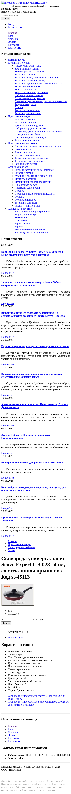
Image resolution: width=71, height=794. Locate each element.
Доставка (13, 38)
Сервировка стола (18, 166)
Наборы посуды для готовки (31, 128)
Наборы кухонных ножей (29, 95)
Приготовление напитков (22, 143)
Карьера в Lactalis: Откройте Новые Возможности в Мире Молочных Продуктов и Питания (32, 253)
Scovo (11, 550)
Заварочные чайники (26, 152)
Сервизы (19, 190)
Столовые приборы (25, 199)
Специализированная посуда (31, 137)
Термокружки (22, 223)
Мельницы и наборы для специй (33, 181)
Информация (15, 637)
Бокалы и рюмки (24, 172)
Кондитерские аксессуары (29, 71)
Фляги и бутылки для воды (30, 229)
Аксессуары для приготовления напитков (38, 146)
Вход (11, 24)
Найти (6, 18)
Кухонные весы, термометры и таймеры (37, 77)
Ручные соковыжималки (28, 155)
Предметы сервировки (27, 187)
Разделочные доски (25, 104)
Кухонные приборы (19, 62)
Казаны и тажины (25, 119)
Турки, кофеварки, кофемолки (31, 158)
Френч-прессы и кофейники (30, 161)
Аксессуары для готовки (28, 65)
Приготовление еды (19, 116)
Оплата (12, 41)
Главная (12, 32)
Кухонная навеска (25, 74)
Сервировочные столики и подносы (35, 193)
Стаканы (19, 196)
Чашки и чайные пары (27, 205)
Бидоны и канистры (26, 214)
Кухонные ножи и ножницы (30, 80)
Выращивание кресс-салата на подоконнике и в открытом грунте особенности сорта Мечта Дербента (33, 314)
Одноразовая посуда (26, 184)
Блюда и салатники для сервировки (34, 169)
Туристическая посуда (27, 140)
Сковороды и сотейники (28, 134)
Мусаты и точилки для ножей (31, 92)
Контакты (13, 44)
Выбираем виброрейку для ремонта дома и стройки (32, 462)
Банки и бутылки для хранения (32, 211)
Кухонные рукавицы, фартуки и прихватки (39, 83)
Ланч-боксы (21, 220)
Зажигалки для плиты (27, 68)
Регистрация (15, 27)
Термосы (19, 226)
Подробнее (7, 272)
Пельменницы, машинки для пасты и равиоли (41, 101)
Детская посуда (16, 59)
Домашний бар (23, 149)
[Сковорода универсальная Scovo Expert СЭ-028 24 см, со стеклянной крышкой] (17, 605)
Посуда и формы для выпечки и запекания (38, 131)
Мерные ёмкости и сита (28, 86)
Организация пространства (30, 98)
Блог (10, 35)
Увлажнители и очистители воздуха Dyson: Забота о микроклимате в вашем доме (32, 284)
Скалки (19, 107)
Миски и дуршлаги (25, 89)
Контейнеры (22, 217)
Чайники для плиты (26, 164)
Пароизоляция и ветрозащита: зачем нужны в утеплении (35, 346)
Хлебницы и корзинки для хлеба (33, 232)
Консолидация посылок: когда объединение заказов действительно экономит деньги (32, 375)
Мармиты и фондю (25, 178)
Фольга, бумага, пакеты (28, 113)
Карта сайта (14, 47)
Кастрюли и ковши (25, 122)
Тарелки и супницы (26, 202)
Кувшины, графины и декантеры (33, 175)
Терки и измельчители (27, 110)
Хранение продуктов (20, 208)
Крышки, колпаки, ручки (29, 125)
